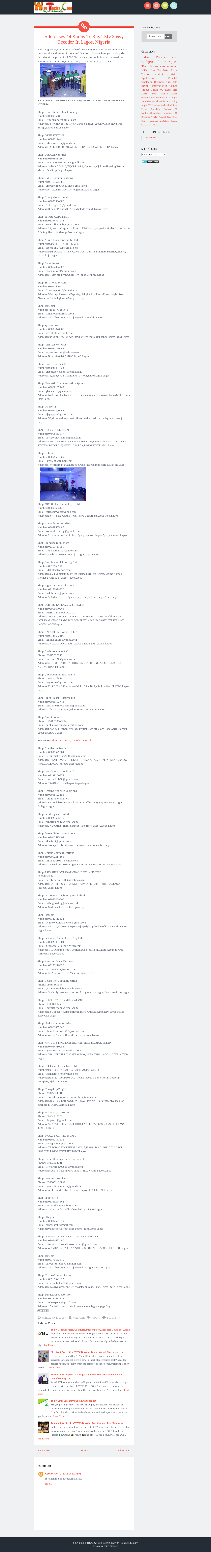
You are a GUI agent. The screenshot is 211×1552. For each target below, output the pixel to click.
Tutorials (163, 93)
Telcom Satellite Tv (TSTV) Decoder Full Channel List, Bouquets (87, 1423)
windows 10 (170, 113)
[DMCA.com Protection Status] (150, 162)
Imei (175, 105)
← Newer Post (42, 1450)
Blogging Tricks (149, 116)
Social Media (158, 101)
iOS (161, 89)
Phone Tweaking (150, 109)
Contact (125, 1543)
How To (155, 70)
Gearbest (145, 121)
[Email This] (38, 1310)
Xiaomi (174, 93)
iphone (167, 89)
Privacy (114, 1546)
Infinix (154, 93)
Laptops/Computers (151, 113)
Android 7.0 (170, 109)
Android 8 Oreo (152, 125)
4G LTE (169, 97)
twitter (156, 105)
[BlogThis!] (41, 1310)
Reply (48, 1483)
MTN (144, 70)
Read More (49, 1345)
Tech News (149, 66)
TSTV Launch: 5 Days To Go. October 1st (73, 1400)
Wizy (106, 1546)
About (134, 1543)
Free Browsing (168, 66)
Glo (175, 82)
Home (84, 1450)
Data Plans (170, 70)
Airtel (173, 74)
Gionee (154, 89)
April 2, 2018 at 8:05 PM (67, 1473)
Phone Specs (166, 61)
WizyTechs (79, 1317)
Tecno (145, 74)
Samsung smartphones (160, 121)
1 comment (113, 1317)
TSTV (93, 1317)
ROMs (174, 117)
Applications (148, 78)
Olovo (49, 1473)
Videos (145, 89)
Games (173, 85)
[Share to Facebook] (47, 1310)
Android (159, 74)
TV (98, 1317)
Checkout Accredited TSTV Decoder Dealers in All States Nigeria (87, 1352)
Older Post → (125, 1450)
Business (160, 97)
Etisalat (172, 78)
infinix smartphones (154, 85)
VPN (150, 105)
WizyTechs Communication (105, 1543)
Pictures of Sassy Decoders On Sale (72, 740)
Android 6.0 (166, 105)
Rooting (173, 101)
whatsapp (146, 82)
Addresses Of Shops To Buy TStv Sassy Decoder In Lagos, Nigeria (84, 39)
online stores (148, 97)
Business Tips (162, 82)
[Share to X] (44, 1310)
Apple (144, 105)
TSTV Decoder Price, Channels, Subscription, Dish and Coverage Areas (90, 1329)
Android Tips (165, 117)
